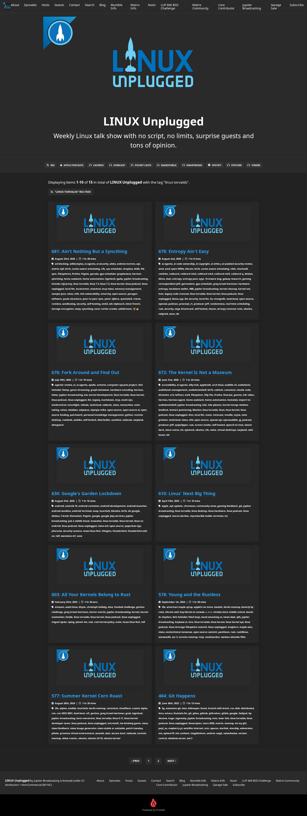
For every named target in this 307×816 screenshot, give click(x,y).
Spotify (216, 165)
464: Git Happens (177, 696)
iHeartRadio (194, 165)
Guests (59, 5)
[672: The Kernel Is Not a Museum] (207, 344)
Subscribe (297, 5)
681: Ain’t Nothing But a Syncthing (89, 251)
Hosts (45, 5)
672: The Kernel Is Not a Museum (195, 372)
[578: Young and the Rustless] (207, 566)
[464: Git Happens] (207, 668)
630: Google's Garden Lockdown (86, 493)
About (15, 5)
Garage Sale (276, 6)
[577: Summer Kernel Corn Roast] (100, 668)
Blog (102, 5)
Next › (171, 761)
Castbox (98, 165)
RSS (53, 165)
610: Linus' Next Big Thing (187, 493)
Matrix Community (200, 6)
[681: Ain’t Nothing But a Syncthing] (100, 223)
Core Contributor (226, 6)
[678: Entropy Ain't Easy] (207, 223)
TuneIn (255, 165)
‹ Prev (136, 761)
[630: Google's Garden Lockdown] (100, 465)
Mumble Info (116, 6)
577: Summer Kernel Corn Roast (87, 696)
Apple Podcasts (73, 165)
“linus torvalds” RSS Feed (73, 192)
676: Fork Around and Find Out (85, 372)
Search (89, 5)
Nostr (152, 5)
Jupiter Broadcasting (251, 6)
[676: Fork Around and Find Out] (100, 344)
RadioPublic (169, 165)
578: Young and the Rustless (190, 594)
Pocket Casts (143, 165)
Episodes (30, 5)
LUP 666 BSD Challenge (169, 6)
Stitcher (236, 165)
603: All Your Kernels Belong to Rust (91, 594)
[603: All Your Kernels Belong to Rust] (100, 566)
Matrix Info (135, 6)
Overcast (119, 165)
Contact (74, 5)
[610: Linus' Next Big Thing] (207, 465)
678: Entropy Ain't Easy (184, 251)
